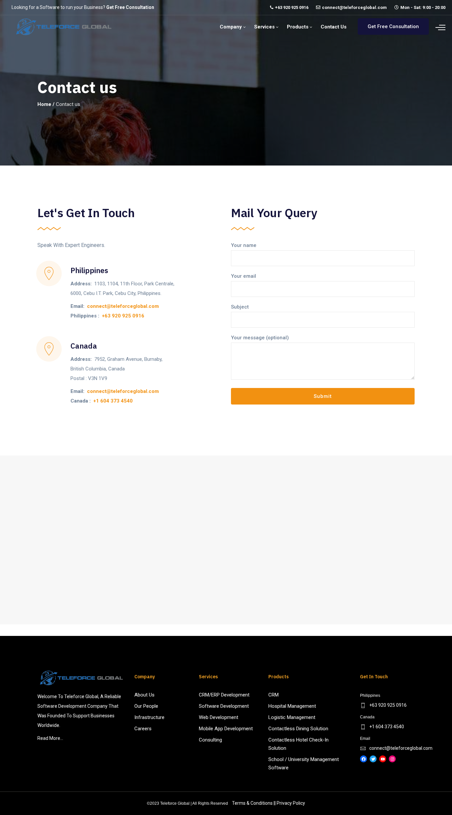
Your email (243, 276)
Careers (143, 729)
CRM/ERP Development (224, 695)
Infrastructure (149, 717)
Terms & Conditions (252, 803)
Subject (240, 307)
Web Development (218, 717)
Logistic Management (291, 717)
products (297, 27)
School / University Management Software (303, 763)
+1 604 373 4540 (113, 401)
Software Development (224, 706)
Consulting (210, 740)
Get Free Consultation (130, 7)
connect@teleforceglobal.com (354, 7)
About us (144, 695)
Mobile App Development (226, 729)
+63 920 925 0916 (291, 7)
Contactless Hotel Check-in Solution (298, 744)
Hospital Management (292, 706)
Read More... (50, 738)
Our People (146, 706)
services (264, 27)
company (231, 27)
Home (44, 104)
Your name (243, 245)
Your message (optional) (260, 338)
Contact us (333, 27)
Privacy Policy (291, 803)
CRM (273, 695)
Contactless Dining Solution (298, 729)
